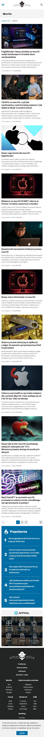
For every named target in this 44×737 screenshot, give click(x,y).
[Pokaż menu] (3, 5)
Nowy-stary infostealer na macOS (18, 297)
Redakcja (22, 664)
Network (23, 697)
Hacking (22, 714)
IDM (35, 697)
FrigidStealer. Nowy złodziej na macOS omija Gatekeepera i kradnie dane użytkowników (20, 54)
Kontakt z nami (22, 675)
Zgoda (22, 733)
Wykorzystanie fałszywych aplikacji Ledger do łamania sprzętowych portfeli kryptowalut (21, 345)
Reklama (22, 671)
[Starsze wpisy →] (41, 522)
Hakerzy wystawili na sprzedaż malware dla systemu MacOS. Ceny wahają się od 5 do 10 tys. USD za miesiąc (21, 396)
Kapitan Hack (5, 21)
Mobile (9, 680)
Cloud (10, 697)
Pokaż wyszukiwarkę (41, 5)
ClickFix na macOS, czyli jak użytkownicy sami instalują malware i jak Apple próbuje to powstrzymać (21, 105)
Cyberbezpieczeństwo (28, 680)
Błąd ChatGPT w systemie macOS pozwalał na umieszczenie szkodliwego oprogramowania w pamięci (20, 500)
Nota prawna (22, 668)
